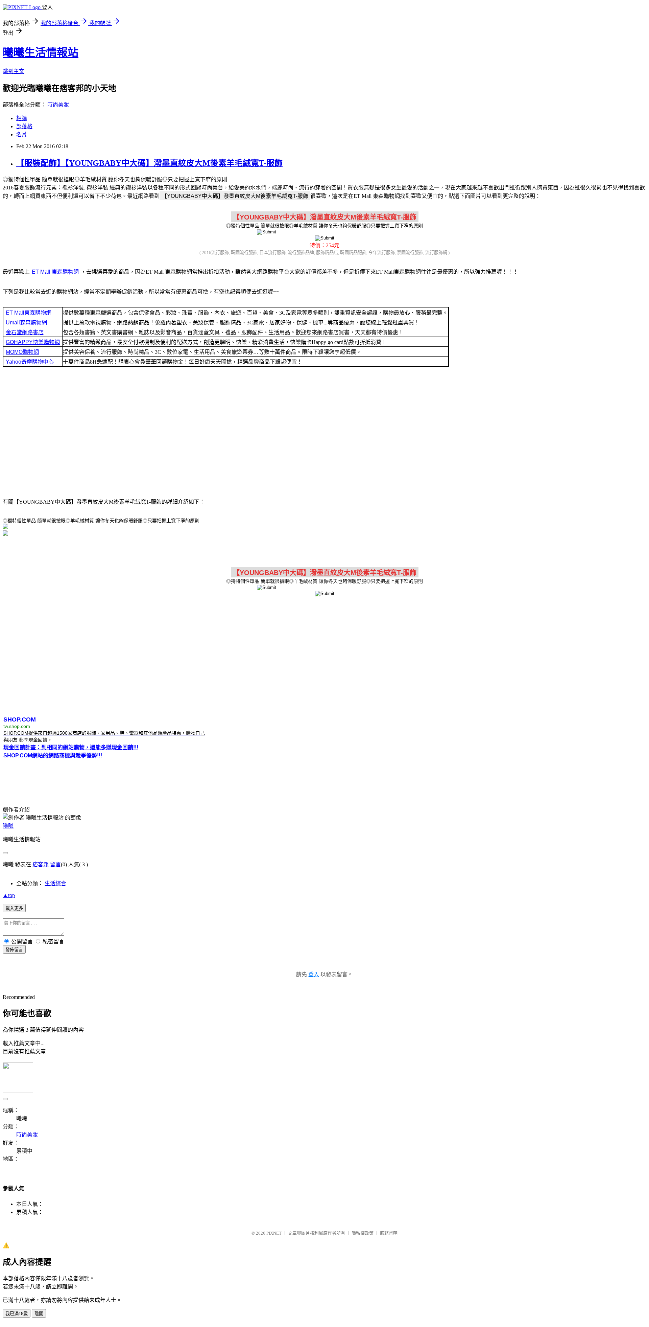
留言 (55, 864)
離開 (38, 1313)
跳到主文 (13, 71)
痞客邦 (40, 864)
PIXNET (274, 1233)
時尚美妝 (58, 105)
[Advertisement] (324, 431)
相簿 (21, 118)
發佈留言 (14, 949)
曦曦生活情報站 (40, 52)
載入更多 (14, 908)
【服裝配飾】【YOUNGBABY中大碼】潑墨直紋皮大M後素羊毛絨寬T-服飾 (149, 163)
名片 (21, 134)
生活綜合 (55, 883)
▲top (9, 895)
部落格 (24, 126)
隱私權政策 (363, 1233)
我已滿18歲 (16, 1313)
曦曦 (8, 826)
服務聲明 (389, 1233)
